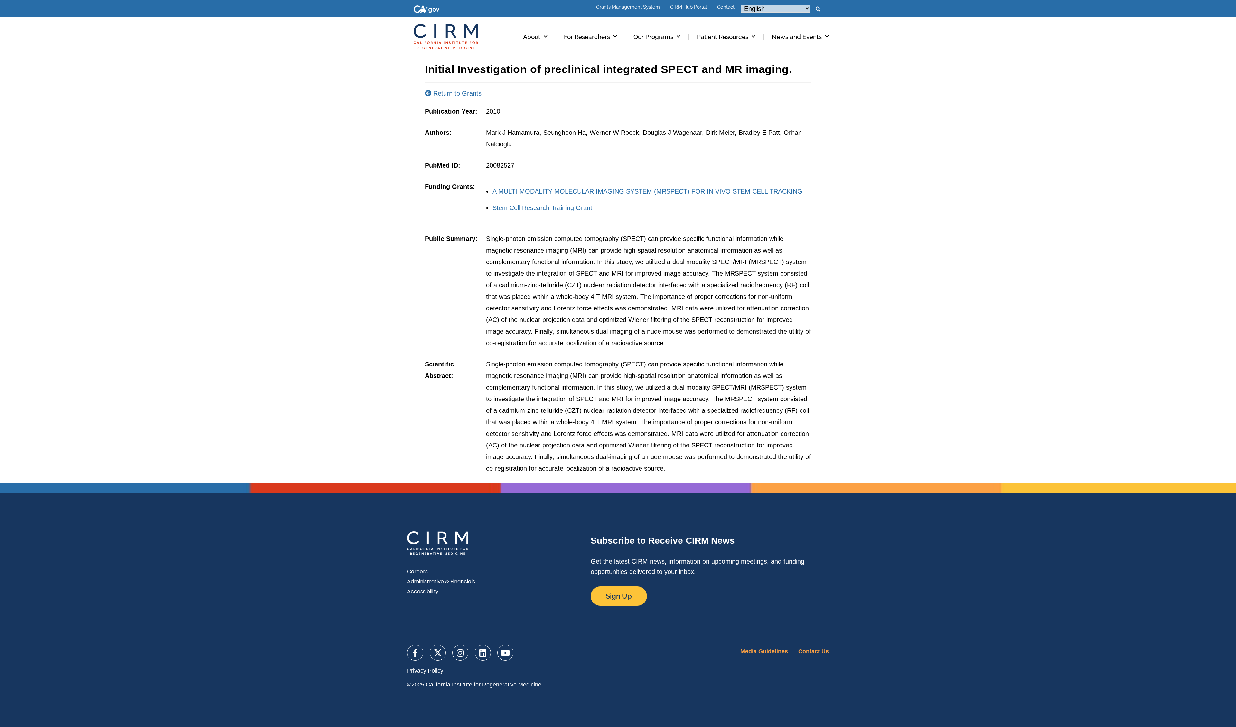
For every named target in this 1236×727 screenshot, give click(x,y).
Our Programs (653, 36)
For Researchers (587, 36)
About (531, 36)
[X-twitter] (438, 653)
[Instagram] (460, 653)
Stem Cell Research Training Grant (542, 207)
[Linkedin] (483, 653)
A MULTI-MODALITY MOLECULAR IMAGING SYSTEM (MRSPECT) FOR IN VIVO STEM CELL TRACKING (647, 191)
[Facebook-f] (415, 653)
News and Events (797, 36)
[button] (817, 9)
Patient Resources (722, 36)
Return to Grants (456, 93)
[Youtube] (505, 653)
